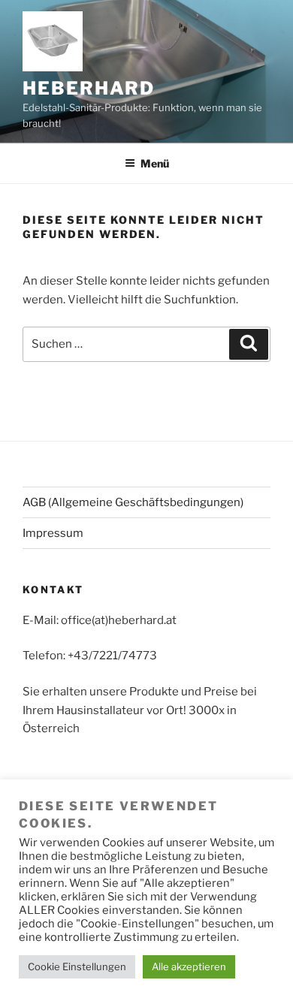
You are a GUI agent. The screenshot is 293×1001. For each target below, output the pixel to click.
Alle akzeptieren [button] (189, 966)
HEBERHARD (89, 88)
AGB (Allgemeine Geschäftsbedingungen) (133, 502)
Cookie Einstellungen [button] (77, 966)
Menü (154, 163)
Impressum (53, 533)
